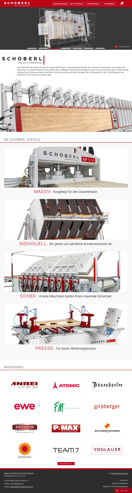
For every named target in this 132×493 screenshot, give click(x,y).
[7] (100, 48)
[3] (54, 48)
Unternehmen (93, 4)
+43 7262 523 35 (16, 484)
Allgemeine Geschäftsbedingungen (115, 486)
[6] (88, 48)
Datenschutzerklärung (120, 483)
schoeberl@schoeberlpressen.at (21, 487)
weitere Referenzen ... (66, 463)
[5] (77, 48)
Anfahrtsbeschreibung (119, 473)
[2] (43, 48)
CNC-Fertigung (76, 4)
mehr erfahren (124, 47)
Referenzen (109, 4)
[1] (32, 48)
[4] (66, 48)
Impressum (124, 480)
